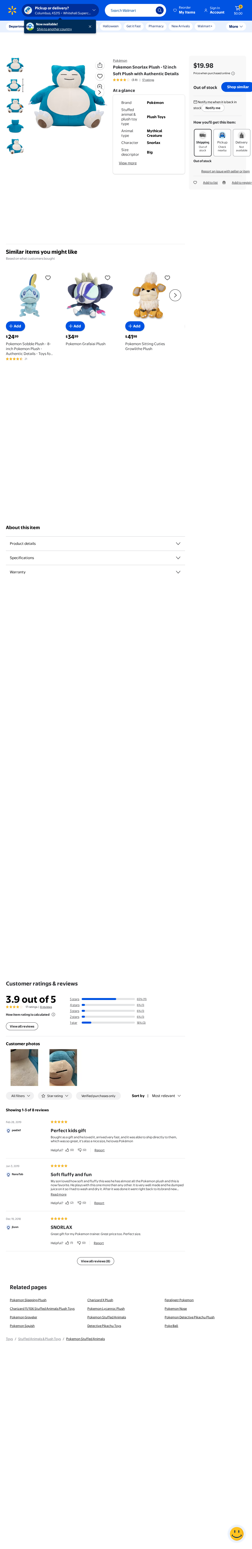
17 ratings (148, 79)
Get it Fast (133, 26)
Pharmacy (156, 26)
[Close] (91, 26)
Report (99, 1150)
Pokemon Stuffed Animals (106, 1317)
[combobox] (135, 10)
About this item (23, 527)
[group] (133, 80)
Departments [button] (19, 26)
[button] (184, 10)
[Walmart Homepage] (12, 10)
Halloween (111, 26)
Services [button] (49, 26)
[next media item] (99, 92)
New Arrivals (181, 26)
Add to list (210, 182)
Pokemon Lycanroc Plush (106, 1308)
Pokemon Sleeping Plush (28, 1300)
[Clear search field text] (148, 10)
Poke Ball (171, 1326)
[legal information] (233, 73)
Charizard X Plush (100, 1300)
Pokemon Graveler (23, 1317)
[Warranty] (178, 572)
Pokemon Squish (22, 1326)
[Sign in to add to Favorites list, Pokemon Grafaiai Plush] (107, 278)
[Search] (160, 10)
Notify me (212, 108)
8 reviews (46, 1007)
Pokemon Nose (176, 1308)
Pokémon (120, 60)
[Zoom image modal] (99, 86)
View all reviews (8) (95, 1261)
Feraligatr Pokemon (179, 1300)
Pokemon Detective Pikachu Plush (190, 1317)
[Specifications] (178, 558)
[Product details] (178, 544)
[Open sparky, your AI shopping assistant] (236, 1533)
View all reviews (22, 1026)
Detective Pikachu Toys (104, 1326)
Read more (58, 1194)
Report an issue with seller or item (225, 171)
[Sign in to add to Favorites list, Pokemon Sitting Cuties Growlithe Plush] (167, 278)
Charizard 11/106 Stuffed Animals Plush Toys (42, 1308)
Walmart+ (205, 26)
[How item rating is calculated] (53, 1014)
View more (128, 163)
